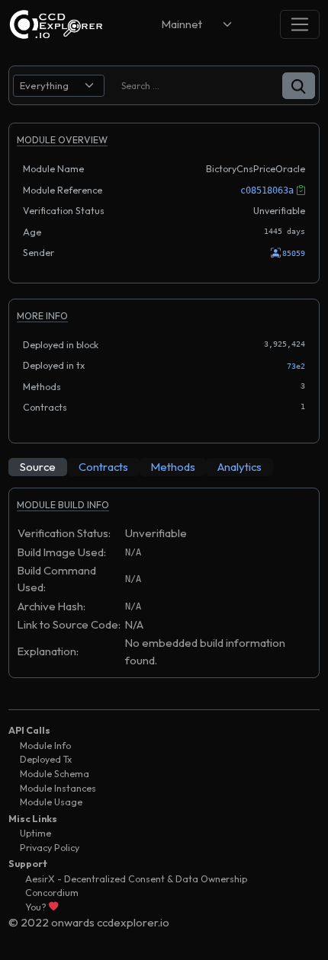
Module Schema (54, 773)
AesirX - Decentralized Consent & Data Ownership (136, 879)
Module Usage (51, 802)
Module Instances (58, 788)
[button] (298, 85)
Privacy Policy (49, 847)
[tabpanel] (164, 590)
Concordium (52, 892)
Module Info (45, 745)
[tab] (37, 467)
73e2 (296, 365)
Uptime (35, 833)
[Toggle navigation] (300, 24)
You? (37, 907)
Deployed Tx (46, 759)
